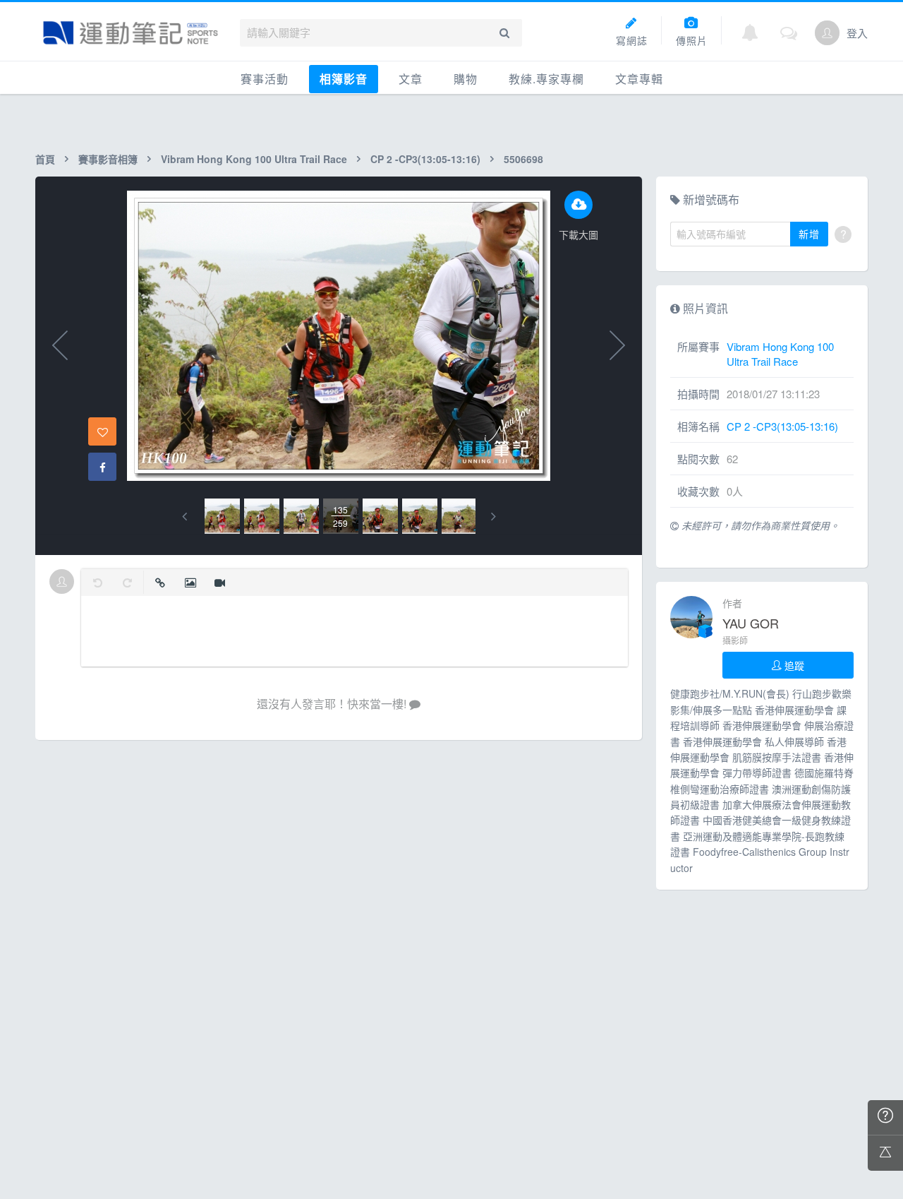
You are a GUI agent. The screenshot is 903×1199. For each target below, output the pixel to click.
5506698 (523, 159)
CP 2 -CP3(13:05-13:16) (425, 159)
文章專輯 (639, 79)
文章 (411, 79)
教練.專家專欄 (546, 79)
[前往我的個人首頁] (827, 32)
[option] (222, 516)
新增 (809, 234)
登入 (857, 32)
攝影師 (735, 640)
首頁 (45, 159)
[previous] (184, 516)
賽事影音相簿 (108, 159)
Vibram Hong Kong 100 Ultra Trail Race (254, 159)
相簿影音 (344, 79)
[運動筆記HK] (130, 33)
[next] (493, 516)
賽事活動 (265, 79)
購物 (466, 79)
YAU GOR (750, 623)
